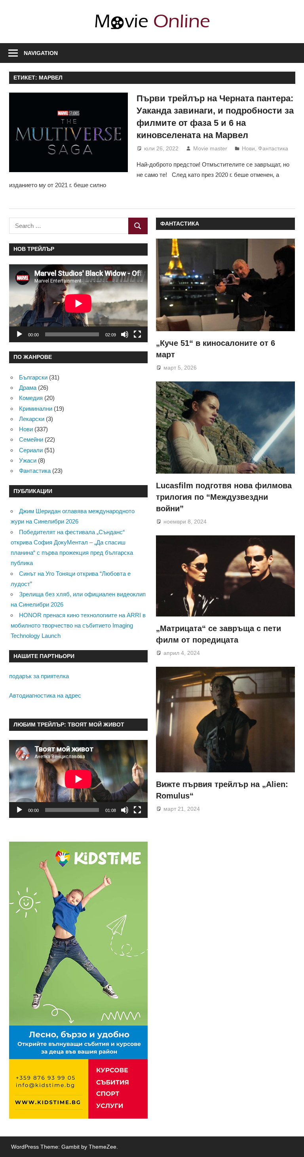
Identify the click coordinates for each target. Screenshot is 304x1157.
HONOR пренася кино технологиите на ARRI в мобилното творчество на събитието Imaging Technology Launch (78, 625)
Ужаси (27, 460)
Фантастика (273, 148)
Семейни (31, 439)
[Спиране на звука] (125, 334)
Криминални (35, 408)
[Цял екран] (137, 334)
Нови (248, 148)
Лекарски (31, 418)
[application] (78, 303)
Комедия (31, 398)
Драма (27, 387)
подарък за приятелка (39, 676)
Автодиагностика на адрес (45, 695)
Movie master (210, 148)
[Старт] (19, 334)
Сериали (31, 450)
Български (33, 377)
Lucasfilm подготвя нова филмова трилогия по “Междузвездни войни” (224, 497)
